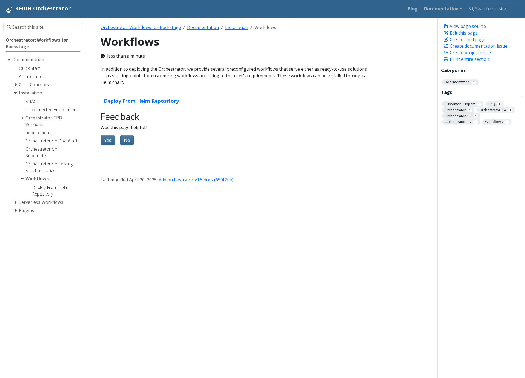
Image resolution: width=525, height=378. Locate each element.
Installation (236, 27)
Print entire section (469, 59)
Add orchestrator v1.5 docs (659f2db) (196, 180)
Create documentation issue (478, 46)
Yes (107, 140)
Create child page (467, 39)
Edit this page (463, 33)
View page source (467, 26)
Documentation (203, 27)
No (127, 140)
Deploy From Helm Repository (141, 100)
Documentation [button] (441, 9)
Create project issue (470, 53)
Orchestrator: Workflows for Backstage (141, 27)
